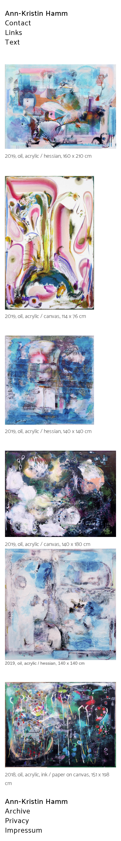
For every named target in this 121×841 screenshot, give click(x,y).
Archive (17, 811)
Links (13, 33)
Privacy (17, 821)
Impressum (24, 831)
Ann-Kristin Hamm (36, 14)
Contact (18, 23)
